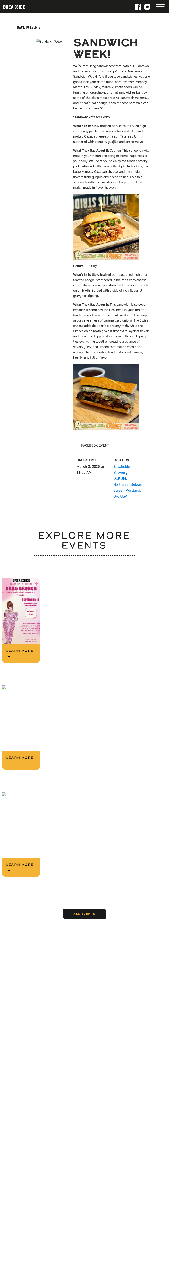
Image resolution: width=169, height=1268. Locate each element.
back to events (28, 27)
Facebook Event (94, 445)
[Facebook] (138, 6)
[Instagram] (147, 6)
